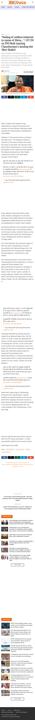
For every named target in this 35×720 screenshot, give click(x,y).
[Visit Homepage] (17, 2)
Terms (9, 710)
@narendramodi (23, 169)
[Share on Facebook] (4, 97)
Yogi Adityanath (20, 449)
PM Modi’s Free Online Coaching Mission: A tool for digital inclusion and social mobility (21, 543)
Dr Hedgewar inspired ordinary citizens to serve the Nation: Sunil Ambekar (22, 655)
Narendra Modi (10, 449)
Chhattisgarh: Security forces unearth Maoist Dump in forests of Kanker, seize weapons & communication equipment (22, 670)
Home (3, 7)
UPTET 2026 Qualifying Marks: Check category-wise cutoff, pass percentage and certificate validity (21, 625)
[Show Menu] (2, 2)
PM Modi (28, 449)
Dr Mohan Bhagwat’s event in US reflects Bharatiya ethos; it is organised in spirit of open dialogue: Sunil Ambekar (22, 678)
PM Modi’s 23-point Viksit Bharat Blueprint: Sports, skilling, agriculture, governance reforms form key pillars (20, 550)
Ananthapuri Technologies (14, 716)
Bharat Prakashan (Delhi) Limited (9, 715)
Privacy (3, 710)
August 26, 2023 (8, 182)
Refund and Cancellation (7, 712)
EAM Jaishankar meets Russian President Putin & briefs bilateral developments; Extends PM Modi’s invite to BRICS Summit (21, 522)
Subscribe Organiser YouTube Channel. (17, 463)
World (17, 7)
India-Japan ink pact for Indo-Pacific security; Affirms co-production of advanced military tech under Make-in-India (20, 558)
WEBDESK (7, 71)
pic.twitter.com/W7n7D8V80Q (13, 176)
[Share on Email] (31, 97)
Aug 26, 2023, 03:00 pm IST (10, 73)
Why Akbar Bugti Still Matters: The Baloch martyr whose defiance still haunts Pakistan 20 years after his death (21, 633)
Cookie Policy (17, 710)
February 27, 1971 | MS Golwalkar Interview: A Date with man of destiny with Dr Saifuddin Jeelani (21, 663)
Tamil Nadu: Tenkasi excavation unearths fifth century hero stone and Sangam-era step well (22, 692)
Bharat (9, 7)
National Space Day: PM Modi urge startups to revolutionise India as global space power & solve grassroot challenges (21, 529)
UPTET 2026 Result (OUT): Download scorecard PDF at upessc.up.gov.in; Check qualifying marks (21, 641)
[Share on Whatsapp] (17, 97)
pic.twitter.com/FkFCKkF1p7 (12, 382)
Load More (17, 565)
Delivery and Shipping (21, 712)
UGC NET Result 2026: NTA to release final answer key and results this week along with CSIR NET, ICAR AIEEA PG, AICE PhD (22, 648)
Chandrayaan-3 (6, 452)
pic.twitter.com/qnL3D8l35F (12, 324)
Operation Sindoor (28, 7)
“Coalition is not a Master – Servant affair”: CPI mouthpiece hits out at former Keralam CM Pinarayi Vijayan (21, 685)
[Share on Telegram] (24, 97)
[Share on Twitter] (11, 97)
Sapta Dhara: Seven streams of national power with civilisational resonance (20, 535)
